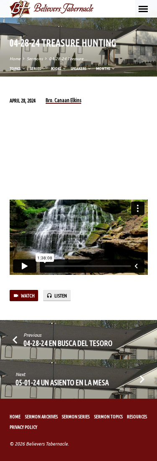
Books (56, 68)
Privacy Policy (23, 427)
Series (35, 68)
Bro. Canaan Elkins (63, 100)
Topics (15, 68)
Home (15, 58)
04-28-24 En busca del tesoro (68, 343)
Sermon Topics (108, 416)
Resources (137, 416)
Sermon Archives (41, 416)
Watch (27, 295)
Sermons (35, 58)
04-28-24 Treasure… (68, 58)
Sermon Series (76, 416)
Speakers (79, 68)
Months (103, 68)
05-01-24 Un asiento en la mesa (62, 382)
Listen (60, 295)
